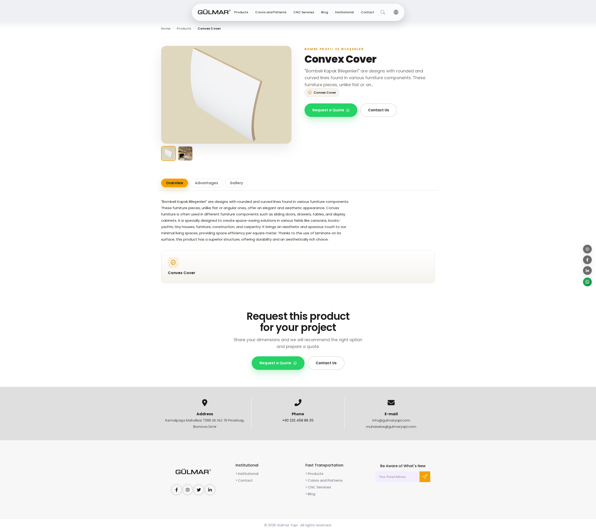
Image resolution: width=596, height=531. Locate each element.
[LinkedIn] (587, 270)
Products (241, 12)
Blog (324, 12)
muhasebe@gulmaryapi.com (391, 426)
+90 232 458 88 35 (298, 420)
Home (165, 28)
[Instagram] (587, 249)
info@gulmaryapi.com (391, 420)
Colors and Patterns (270, 12)
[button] (396, 12)
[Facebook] (587, 259)
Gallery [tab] (236, 182)
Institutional (344, 12)
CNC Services (303, 12)
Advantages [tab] (206, 182)
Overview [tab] (174, 182)
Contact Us (378, 110)
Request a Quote (328, 110)
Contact (367, 12)
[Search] (383, 12)
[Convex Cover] (226, 95)
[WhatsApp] (587, 282)
